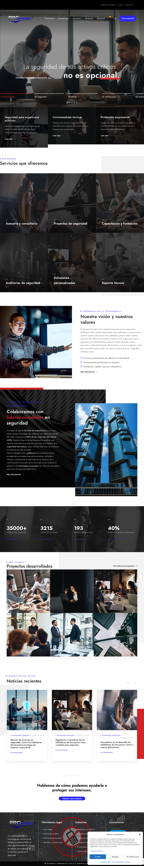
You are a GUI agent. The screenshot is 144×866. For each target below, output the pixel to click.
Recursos (101, 17)
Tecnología (16, 735)
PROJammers (18, 750)
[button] (140, 835)
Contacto (129, 5)
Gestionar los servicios (97, 851)
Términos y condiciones (52, 842)
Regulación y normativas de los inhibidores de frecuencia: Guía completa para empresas (25, 742)
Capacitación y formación (87, 838)
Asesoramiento (128, 18)
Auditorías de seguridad (87, 833)
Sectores (89, 17)
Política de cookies (105, 862)
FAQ (120, 5)
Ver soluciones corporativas (71, 71)
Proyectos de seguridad (86, 842)
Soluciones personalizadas (88, 847)
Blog (114, 735)
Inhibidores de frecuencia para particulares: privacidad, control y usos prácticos (116, 742)
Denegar (115, 857)
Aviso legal (127, 862)
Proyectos (71, 735)
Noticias (25, 735)
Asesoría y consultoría (86, 829)
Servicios (77, 17)
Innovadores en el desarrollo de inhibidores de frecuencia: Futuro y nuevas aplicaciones (72, 745)
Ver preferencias (133, 857)
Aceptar (98, 857)
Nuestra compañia (108, 5)
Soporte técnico (83, 851)
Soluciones (49, 17)
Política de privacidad (117, 862)
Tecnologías (63, 17)
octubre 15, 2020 (37, 735)
